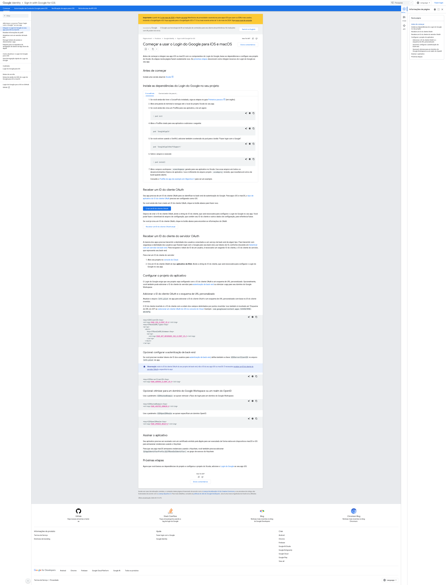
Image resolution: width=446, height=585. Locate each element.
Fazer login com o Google (165, 535)
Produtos (158, 38)
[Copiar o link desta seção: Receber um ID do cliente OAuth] (186, 190)
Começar (6, 8)
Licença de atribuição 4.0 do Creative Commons (219, 491)
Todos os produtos (132, 571)
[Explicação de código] (246, 113)
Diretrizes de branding (42, 539)
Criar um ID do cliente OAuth (157, 208)
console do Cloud (171, 260)
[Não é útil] (256, 38)
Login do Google (227, 466)
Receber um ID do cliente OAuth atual (160, 227)
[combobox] (401, 3)
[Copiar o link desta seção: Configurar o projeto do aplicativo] (188, 275)
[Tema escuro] (250, 113)
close (442, 9)
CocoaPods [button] (149, 93)
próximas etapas (200, 59)
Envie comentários (248, 45)
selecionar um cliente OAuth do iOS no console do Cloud (181, 309)
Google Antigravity (285, 550)
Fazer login (439, 3)
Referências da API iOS (88, 8)
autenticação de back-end (203, 284)
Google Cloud (283, 554)
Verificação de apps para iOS (63, 8)
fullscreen (438, 9)
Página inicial (147, 38)
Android (282, 535)
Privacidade (54, 580)
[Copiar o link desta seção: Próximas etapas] (166, 460)
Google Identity (169, 38)
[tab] (149, 93)
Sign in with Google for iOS (39, 2)
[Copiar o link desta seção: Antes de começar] (168, 71)
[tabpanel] (200, 139)
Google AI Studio (285, 546)
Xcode (168, 77)
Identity (16, 2)
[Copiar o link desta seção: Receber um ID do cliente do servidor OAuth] (201, 236)
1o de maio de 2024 (167, 18)
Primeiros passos (215, 100)
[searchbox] (15, 16)
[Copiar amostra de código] (253, 113)
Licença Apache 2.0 (164, 494)
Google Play (283, 557)
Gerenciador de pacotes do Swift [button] (169, 93)
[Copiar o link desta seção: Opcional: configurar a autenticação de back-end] (197, 352)
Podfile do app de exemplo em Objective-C (177, 179)
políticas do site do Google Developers (206, 494)
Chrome (282, 539)
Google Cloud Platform (100, 571)
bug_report (434, 9)
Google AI (116, 571)
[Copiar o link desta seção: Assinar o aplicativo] (169, 435)
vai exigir (184, 18)
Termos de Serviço (41, 535)
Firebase (282, 543)
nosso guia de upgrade (243, 20)
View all (281, 561)
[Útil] (253, 38)
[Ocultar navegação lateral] (28, 581)
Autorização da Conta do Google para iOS (30, 8)
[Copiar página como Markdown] (153, 49)
